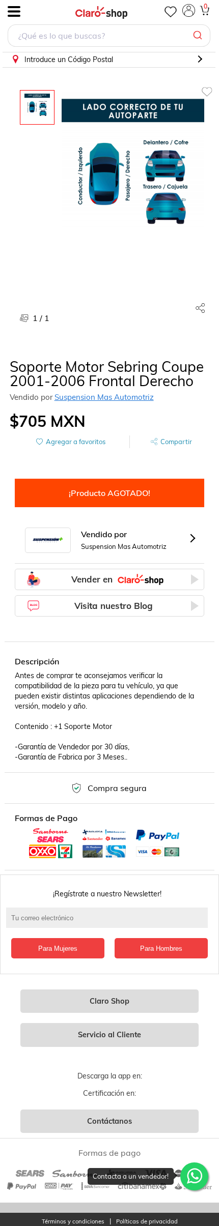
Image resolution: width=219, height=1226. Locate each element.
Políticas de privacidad (147, 1221)
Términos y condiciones (73, 1221)
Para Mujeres (57, 948)
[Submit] (199, 35)
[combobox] (109, 37)
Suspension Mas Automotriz (104, 397)
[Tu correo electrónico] (109, 923)
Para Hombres (161, 948)
